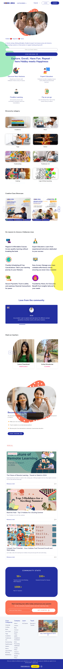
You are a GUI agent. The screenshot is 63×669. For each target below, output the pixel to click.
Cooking (7, 627)
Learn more (35, 662)
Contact (16, 630)
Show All (10, 445)
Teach (36, 3)
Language (7, 625)
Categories (21, 3)
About (15, 623)
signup (55, 3)
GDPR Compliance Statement (17, 638)
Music (6, 629)
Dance (7, 648)
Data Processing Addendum (17, 643)
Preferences (25, 666)
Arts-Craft (8, 631)
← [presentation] (10, 352)
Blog (15, 627)
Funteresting (8, 642)
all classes (25, 623)
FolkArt (7, 646)
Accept (35, 666)
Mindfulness (8, 654)
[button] (22, 324)
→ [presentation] (14, 352)
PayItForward (8, 644)
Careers (16, 625)
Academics (8, 636)
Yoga (6, 633)
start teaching (14, 433)
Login (45, 3)
